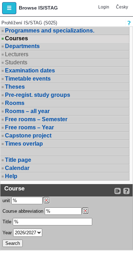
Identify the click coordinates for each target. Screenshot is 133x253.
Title (6, 221)
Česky (122, 7)
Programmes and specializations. (49, 31)
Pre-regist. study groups (37, 95)
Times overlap (24, 144)
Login (103, 7)
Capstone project (28, 136)
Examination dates (30, 70)
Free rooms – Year (29, 127)
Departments (22, 46)
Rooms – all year (27, 111)
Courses (16, 38)
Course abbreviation (22, 211)
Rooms (14, 103)
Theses (15, 87)
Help (11, 176)
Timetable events (28, 79)
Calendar (17, 168)
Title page (18, 160)
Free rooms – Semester (36, 119)
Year (7, 232)
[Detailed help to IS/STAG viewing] (126, 191)
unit (6, 200)
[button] (9, 8)
